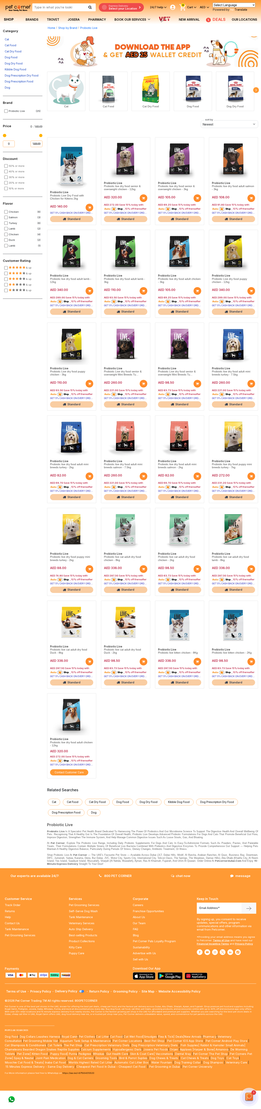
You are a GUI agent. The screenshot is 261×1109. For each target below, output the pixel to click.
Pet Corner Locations (127, 1041)
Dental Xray (183, 1054)
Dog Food (11, 57)
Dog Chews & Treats (163, 1058)
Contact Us (12, 923)
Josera (74, 19)
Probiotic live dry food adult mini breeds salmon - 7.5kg (123, 466)
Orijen (174, 1049)
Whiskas (99, 1054)
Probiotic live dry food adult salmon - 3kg (233, 188)
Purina (73, 1054)
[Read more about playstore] (171, 976)
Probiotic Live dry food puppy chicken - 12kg (229, 280)
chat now (183, 876)
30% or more (16, 177)
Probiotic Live (88, 27)
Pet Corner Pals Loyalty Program (154, 941)
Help (8, 917)
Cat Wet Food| (134, 1036)
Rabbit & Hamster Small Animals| (222, 1045)
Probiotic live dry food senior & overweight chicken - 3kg (176, 188)
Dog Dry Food (14, 63)
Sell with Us (140, 959)
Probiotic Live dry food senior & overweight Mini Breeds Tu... (123, 373)
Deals (179, 1036)
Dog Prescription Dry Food (21, 75)
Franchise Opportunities (148, 911)
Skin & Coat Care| (142, 1054)
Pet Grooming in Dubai (164, 1066)
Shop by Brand (67, 27)
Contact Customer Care (69, 772)
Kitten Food (40, 1054)
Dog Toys (217, 1058)
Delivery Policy (66, 991)
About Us (139, 917)
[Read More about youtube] (207, 952)
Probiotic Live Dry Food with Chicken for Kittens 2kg (67, 197)
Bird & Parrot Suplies (133, 1058)
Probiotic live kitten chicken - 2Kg (232, 652)
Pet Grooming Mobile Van (40, 1041)
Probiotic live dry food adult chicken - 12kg (71, 744)
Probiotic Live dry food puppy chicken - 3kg (67, 373)
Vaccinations (164, 1054)
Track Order (12, 905)
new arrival (189, 19)
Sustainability (141, 947)
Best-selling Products (83, 935)
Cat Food (10, 45)
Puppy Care (76, 953)
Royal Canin (70, 1036)
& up (28, 267)
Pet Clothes (87, 1036)
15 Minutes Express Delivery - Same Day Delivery (40, 1066)
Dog (7, 87)
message (242, 876)
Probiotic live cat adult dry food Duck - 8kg (68, 651)
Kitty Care (75, 947)
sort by (209, 119)
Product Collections (82, 941)
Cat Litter (102, 1036)
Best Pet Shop (154, 1041)
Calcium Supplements (96, 1049)
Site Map (148, 991)
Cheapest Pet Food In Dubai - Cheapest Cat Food (112, 1066)
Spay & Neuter (24, 1058)
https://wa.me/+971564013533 (78, 1073)
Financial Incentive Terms (213, 943)
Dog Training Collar (187, 1062)
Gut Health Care (117, 1054)
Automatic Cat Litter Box (131, 1062)
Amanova (222, 1049)
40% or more (16, 171)
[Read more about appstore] (145, 976)
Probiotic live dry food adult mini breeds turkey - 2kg (69, 466)
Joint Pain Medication (50, 1058)
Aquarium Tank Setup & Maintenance (85, 1041)
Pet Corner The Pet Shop (210, 1054)
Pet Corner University (197, 1066)
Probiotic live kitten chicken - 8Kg (178, 652)
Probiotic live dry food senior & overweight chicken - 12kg (122, 188)
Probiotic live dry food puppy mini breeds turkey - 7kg (232, 466)
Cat (7, 39)
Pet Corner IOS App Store (185, 1041)
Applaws (186, 1049)
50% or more (16, 165)
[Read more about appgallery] (197, 976)
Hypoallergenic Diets (127, 1049)
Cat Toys (233, 1058)
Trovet (53, 19)
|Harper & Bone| (204, 1049)
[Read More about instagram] (215, 952)
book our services (130, 19)
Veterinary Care (237, 1062)
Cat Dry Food (13, 51)
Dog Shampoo (213, 1062)
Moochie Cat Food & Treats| (24, 1062)
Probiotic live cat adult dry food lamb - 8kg (230, 558)
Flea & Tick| (166, 1036)
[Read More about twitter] (222, 952)
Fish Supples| (189, 1045)
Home (51, 27)
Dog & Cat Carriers (80, 1058)
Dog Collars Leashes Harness (40, 1036)
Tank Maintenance (17, 929)
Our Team (139, 923)
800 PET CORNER (117, 876)
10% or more (16, 188)
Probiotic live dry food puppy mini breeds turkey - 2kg (70, 558)
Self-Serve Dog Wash (83, 911)
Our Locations (244, 19)
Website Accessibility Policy (179, 991)
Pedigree (84, 1054)
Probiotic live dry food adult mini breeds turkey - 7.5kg (231, 373)
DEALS (218, 19)
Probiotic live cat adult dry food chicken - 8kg (122, 558)
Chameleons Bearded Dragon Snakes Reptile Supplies (42, 1049)
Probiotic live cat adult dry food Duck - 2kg (122, 651)
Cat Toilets (54, 1045)
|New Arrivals (192, 1036)
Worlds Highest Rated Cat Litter (90, 1062)
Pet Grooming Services (20, 935)
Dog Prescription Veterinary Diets (155, 1045)
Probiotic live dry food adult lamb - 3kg (124, 280)
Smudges (150, 1036)
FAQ (135, 929)
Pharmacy (97, 19)
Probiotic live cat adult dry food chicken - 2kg (176, 558)
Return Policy (99, 991)
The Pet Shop (73, 1045)
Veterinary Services (81, 923)
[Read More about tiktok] (238, 952)
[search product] (90, 7)
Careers (138, 905)
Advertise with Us (144, 953)
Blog (136, 935)
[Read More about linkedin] (230, 952)
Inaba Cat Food (55, 1062)
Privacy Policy (244, 943)
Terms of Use (221, 940)
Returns (10, 911)
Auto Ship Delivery (81, 929)
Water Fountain (162, 1062)
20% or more (16, 182)
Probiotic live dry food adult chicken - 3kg (179, 280)
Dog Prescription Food (19, 81)
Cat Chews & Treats (195, 1058)
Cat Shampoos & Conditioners (25, 1045)
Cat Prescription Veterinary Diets (107, 1045)
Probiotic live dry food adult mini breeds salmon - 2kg (177, 466)
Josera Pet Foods (155, 1049)
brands (32, 19)
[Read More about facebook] (200, 952)
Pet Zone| (24, 1054)
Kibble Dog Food (15, 69)
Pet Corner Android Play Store (226, 1041)
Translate (240, 9)
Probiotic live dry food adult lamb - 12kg (70, 280)
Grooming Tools (106, 1058)
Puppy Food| (58, 1054)
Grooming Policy (125, 991)
